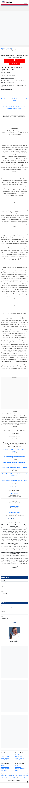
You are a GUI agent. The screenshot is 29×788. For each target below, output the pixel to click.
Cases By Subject (19, 758)
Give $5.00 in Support (9, 61)
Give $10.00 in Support (20, 61)
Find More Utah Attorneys (14, 518)
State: (2, 591)
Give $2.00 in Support (19, 60)
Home (2, 48)
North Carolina (18, 775)
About (16, 765)
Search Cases (18, 755)
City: (2, 586)
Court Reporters (5, 767)
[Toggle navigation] (25, 2)
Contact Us (18, 767)
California (9, 774)
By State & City (5, 755)
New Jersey (25, 775)
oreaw (9, 2)
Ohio (9, 775)
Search (14, 597)
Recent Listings (5, 758)
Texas (13, 774)
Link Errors (14, 777)
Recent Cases (18, 756)
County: (3, 611)
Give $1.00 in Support (9, 60)
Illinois (25, 774)
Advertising (20, 777)
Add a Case (18, 759)
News (2, 765)
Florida (22, 774)
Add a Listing (4, 759)
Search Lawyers (5, 756)
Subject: (3, 580)
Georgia (13, 775)
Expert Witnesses (5, 768)
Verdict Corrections (6, 777)
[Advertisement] (14, 28)
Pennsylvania (4, 775)
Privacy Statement (20, 768)
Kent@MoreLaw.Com (24, 52)
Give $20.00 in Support (14, 63)
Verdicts (7, 48)
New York (17, 774)
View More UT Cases (14, 486)
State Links (4, 770)
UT (12, 48)
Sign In (17, 770)
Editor (25, 777)
